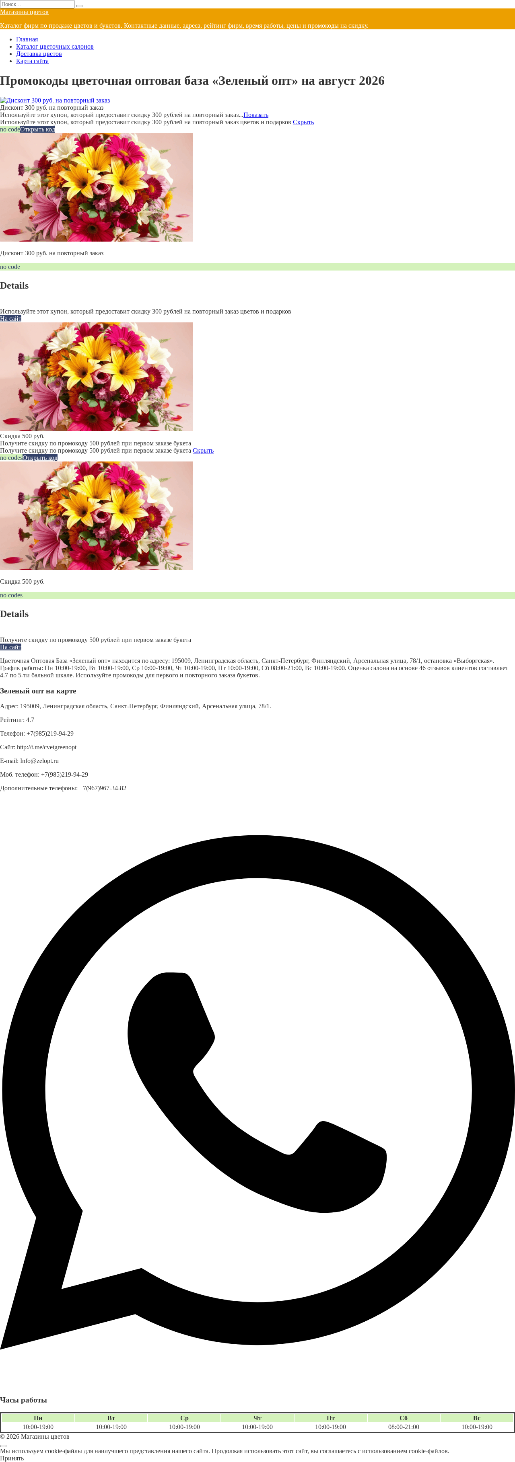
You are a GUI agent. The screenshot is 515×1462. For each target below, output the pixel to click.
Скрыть (303, 122)
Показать (255, 114)
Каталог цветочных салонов (55, 46)
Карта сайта (32, 60)
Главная (27, 39)
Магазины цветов (24, 11)
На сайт (10, 318)
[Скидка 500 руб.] (96, 428)
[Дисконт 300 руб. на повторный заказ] (55, 100)
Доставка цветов (39, 53)
